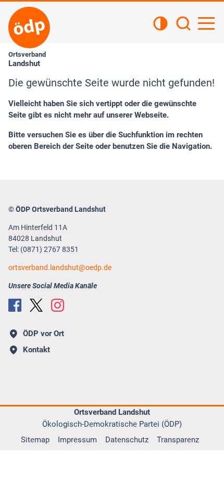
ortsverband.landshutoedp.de (59, 267)
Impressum (77, 439)
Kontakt (36, 349)
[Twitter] (36, 305)
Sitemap (35, 439)
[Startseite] (29, 27)
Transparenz (178, 439)
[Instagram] (57, 305)
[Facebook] (14, 305)
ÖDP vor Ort (43, 333)
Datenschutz (126, 439)
